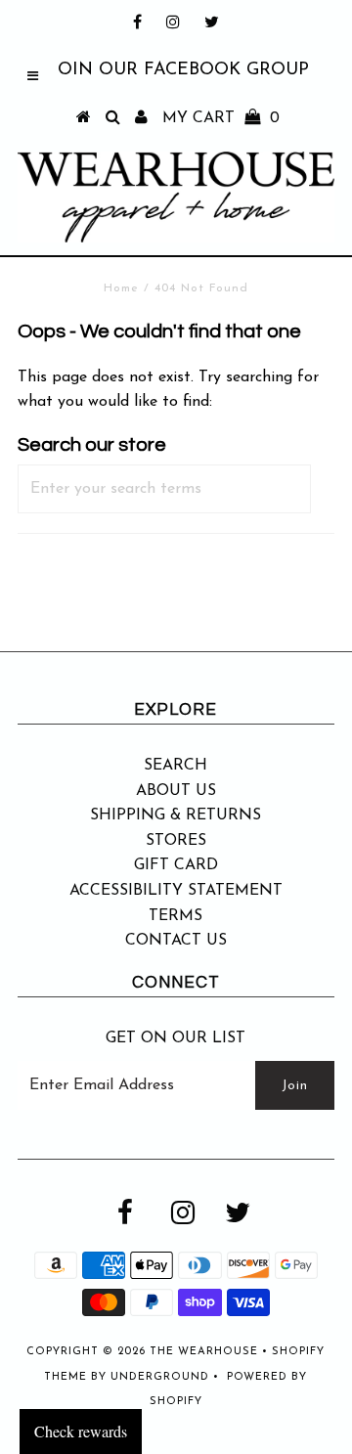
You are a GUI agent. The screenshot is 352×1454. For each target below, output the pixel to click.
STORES (176, 841)
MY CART (221, 118)
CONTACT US (176, 940)
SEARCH (175, 765)
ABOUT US (176, 791)
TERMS (175, 916)
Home (121, 288)
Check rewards (80, 1431)
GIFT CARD (176, 865)
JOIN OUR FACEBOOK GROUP (179, 70)
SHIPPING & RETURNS (175, 815)
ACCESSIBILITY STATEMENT (176, 891)
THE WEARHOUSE (204, 1351)
